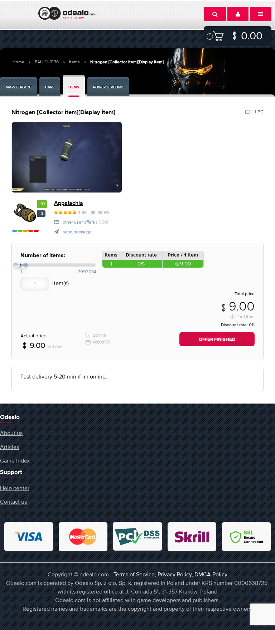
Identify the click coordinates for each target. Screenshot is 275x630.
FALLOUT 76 (47, 61)
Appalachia (68, 203)
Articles (9, 447)
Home (18, 61)
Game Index (15, 460)
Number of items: (42, 255)
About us (11, 433)
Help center (14, 488)
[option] (67, 157)
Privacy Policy (175, 574)
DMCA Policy (210, 574)
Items (74, 61)
